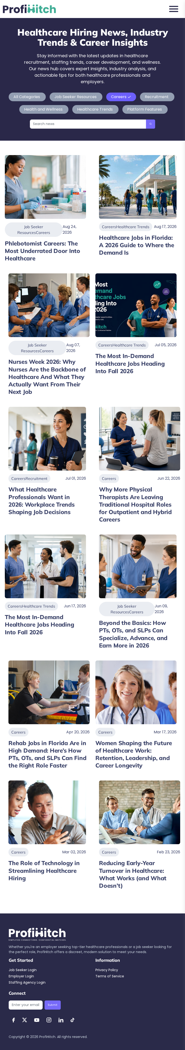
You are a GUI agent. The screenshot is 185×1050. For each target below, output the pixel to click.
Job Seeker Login (23, 970)
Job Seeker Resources (75, 97)
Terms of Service (109, 976)
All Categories (27, 97)
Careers (118, 97)
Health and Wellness (43, 109)
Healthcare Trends (95, 109)
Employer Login (21, 976)
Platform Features (144, 109)
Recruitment (157, 97)
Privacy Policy (106, 970)
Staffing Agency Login (27, 982)
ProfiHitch (47, 1036)
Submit (53, 1004)
